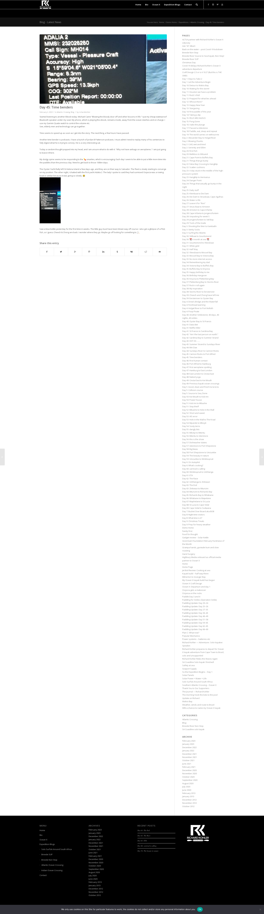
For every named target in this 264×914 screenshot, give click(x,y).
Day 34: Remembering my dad (196, 262)
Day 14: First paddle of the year (196, 111)
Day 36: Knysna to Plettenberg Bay (198, 278)
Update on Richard (191, 698)
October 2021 (188, 760)
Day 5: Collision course (192, 390)
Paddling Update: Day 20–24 (195, 603)
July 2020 (186, 786)
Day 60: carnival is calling (193, 468)
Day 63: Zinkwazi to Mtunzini (195, 488)
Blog (72, 112)
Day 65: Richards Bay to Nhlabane (197, 495)
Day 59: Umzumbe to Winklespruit (197, 459)
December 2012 (189, 799)
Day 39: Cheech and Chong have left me (200, 295)
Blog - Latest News (50, 22)
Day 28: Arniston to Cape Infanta (197, 209)
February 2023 (188, 740)
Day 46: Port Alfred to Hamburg (196, 363)
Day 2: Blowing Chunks (192, 141)
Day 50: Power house (192, 400)
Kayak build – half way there (195, 573)
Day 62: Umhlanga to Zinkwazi (196, 482)
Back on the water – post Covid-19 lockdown (202, 49)
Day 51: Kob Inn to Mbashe (194, 403)
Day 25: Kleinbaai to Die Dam (195, 193)
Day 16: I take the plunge (193, 124)
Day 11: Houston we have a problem (199, 92)
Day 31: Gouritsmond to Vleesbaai (198, 242)
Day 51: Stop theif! (190, 406)
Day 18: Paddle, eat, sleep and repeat (199, 131)
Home (161, 22)
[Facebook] (208, 4)
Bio (41, 835)
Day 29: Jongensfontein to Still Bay (198, 219)
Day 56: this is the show (193, 439)
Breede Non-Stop (190, 52)
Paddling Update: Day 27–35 (195, 609)
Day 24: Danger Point (192, 180)
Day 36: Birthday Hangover (194, 275)
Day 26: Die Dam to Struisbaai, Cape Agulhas (202, 196)
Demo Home (171, 22)
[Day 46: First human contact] (261, 457)
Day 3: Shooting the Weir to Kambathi (199, 226)
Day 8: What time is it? (192, 518)
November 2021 (189, 757)
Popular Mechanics (191, 635)
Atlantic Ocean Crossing (52, 865)
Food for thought (190, 534)
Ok (200, 909)
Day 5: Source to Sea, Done (194, 393)
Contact (43, 875)
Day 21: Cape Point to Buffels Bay (197, 157)
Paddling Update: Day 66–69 (195, 629)
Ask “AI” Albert (188, 46)
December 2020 (189, 770)
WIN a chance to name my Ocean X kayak (201, 708)
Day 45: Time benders (56, 107)
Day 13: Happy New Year (193, 105)
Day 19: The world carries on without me (200, 134)
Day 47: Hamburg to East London (197, 370)
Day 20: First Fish (189, 151)
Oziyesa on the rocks (192, 593)
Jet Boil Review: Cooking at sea (196, 570)
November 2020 (189, 773)
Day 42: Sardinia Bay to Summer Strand (200, 337)
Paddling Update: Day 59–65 (195, 622)
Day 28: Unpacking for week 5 (195, 216)
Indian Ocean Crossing (51, 870)
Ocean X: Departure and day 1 (196, 586)
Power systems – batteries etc (196, 639)
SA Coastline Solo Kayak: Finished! (198, 662)
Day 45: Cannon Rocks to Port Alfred (198, 354)
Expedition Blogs (47, 844)
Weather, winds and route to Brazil (198, 704)
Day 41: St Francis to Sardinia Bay (197, 331)
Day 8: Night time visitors (193, 514)
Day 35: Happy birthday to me (195, 272)
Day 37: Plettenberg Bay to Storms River (200, 282)
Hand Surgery (188, 554)
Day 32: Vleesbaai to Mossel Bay (197, 252)
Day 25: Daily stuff (190, 190)
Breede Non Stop (49, 859)
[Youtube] (222, 4)
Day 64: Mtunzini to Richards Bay (197, 491)
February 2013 (188, 793)
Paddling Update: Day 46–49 (195, 616)
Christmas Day (189, 62)
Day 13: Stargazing (190, 108)
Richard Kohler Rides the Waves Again (200, 658)
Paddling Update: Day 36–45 (195, 613)
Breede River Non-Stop (193, 726)
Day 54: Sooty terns (191, 426)
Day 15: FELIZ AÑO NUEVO (194, 118)
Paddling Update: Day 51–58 (195, 619)
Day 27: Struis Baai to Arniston (196, 206)
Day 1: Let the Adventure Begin (196, 82)
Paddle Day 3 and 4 (191, 596)
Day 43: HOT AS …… (191, 341)
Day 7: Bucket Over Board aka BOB (198, 511)
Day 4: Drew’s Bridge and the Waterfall (200, 301)
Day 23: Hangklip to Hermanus (196, 177)
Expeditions (183, 22)
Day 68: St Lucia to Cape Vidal (195, 504)
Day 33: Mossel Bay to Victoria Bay (198, 255)
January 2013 (188, 796)
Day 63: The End (189, 485)
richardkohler (84, 112)
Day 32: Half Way (190, 249)
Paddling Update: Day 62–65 (195, 626)
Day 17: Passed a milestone (195, 128)
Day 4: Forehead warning (193, 304)
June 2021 (186, 763)
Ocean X (43, 839)
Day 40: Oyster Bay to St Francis (196, 321)
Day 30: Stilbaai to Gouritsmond (196, 236)
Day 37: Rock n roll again (193, 285)
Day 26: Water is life (191, 200)
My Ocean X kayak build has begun (198, 580)
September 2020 (189, 780)
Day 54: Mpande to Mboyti (194, 423)
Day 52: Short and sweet (193, 413)
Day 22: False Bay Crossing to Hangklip (200, 164)
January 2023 (188, 744)
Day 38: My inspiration (192, 288)
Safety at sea (188, 665)
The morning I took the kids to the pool (200, 694)
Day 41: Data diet (190, 324)
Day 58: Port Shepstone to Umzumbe (199, 452)
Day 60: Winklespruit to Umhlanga (197, 472)
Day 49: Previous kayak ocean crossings (200, 383)
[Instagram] (213, 4)
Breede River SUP (190, 59)
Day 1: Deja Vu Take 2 (192, 78)
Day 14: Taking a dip (191, 114)
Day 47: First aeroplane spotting (196, 367)
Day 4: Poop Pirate (190, 311)
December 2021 (189, 754)
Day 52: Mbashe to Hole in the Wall (198, 409)
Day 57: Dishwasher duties (194, 442)
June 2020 (186, 790)
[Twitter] (217, 4)
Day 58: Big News (190, 449)
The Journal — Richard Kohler (195, 691)
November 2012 (189, 803)
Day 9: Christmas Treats (193, 521)
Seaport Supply (189, 668)
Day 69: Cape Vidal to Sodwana (196, 508)
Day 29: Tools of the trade (194, 223)
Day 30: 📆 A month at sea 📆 (195, 239)
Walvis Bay (187, 701)
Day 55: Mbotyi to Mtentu (193, 432)
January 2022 (188, 750)
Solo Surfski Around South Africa (197, 681)
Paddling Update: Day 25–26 (195, 606)
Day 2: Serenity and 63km (194, 147)
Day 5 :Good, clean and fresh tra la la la (200, 387)
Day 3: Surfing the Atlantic (194, 232)
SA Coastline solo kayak (193, 729)
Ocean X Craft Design (192, 583)
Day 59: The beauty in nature (195, 455)
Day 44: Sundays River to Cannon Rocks (200, 350)
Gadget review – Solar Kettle (195, 537)
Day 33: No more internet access (197, 259)
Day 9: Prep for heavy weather (196, 524)
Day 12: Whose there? (192, 101)
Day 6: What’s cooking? (192, 465)
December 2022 (189, 747)
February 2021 (188, 767)
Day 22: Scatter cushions (193, 167)
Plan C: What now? (190, 632)
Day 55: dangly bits (191, 429)
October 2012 (188, 806)
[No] (260, 909)
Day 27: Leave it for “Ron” (193, 203)
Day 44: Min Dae (189, 347)
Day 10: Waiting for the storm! (195, 88)
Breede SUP (47, 854)
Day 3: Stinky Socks (191, 229)
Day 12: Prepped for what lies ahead (199, 98)
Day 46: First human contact (194, 360)
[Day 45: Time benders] (103, 69)
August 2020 (187, 783)
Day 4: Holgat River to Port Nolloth (197, 308)
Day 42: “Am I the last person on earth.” (200, 334)
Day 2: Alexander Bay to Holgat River (199, 137)
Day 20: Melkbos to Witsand (195, 154)
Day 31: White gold (190, 246)
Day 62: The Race (190, 478)
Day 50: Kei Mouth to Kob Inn (195, 396)
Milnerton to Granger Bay (194, 577)
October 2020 (188, 776)
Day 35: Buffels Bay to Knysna (196, 268)
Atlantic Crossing (197, 22)
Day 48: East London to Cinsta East (198, 373)
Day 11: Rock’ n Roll (191, 95)
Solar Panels (188, 675)
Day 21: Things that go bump (195, 160)
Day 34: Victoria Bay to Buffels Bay (198, 265)
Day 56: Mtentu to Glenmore (195, 436)
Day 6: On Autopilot (191, 462)
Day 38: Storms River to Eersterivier (198, 291)
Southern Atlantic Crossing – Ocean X (199, 685)
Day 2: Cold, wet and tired (194, 144)
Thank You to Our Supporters (195, 688)
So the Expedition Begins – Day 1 (197, 672)
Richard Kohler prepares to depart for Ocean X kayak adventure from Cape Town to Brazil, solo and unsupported (203, 652)
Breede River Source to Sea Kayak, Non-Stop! (203, 56)
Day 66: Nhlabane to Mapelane (196, 498)
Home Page (187, 567)
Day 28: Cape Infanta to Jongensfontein (200, 213)
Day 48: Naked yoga (191, 377)
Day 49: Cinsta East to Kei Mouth (197, 380)
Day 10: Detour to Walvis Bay (195, 85)
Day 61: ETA (187, 475)
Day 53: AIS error (190, 416)
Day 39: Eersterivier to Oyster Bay (197, 298)
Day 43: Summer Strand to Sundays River (201, 344)
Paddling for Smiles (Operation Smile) (199, 599)
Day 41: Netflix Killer (191, 327)
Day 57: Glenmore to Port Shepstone (199, 445)
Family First (187, 531)
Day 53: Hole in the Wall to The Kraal (198, 419)
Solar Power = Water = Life (194, 678)
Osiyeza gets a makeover (194, 590)
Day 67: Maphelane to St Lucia (196, 501)
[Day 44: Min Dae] (2, 457)
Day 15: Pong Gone (191, 121)
